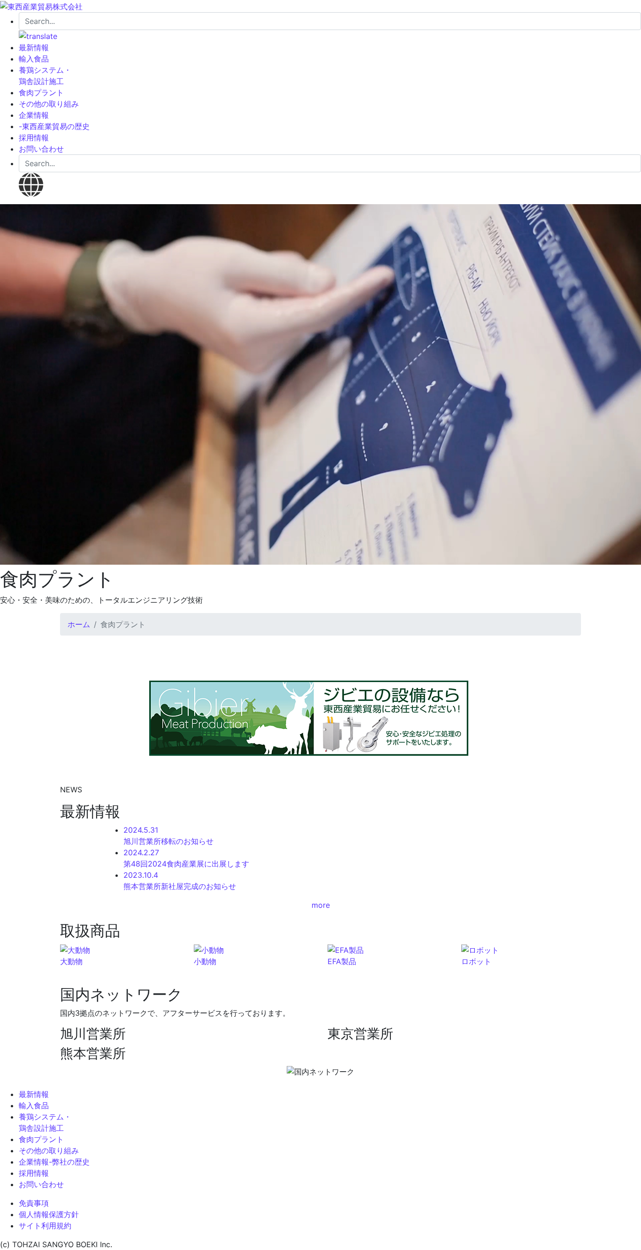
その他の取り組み (49, 103)
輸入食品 (34, 58)
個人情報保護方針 (49, 1214)
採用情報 (34, 137)
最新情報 (34, 47)
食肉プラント (41, 92)
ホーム (79, 624)
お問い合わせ (41, 148)
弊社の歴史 (69, 1161)
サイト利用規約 (45, 1225)
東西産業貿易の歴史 (54, 126)
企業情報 (34, 115)
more (321, 905)
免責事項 (34, 1203)
